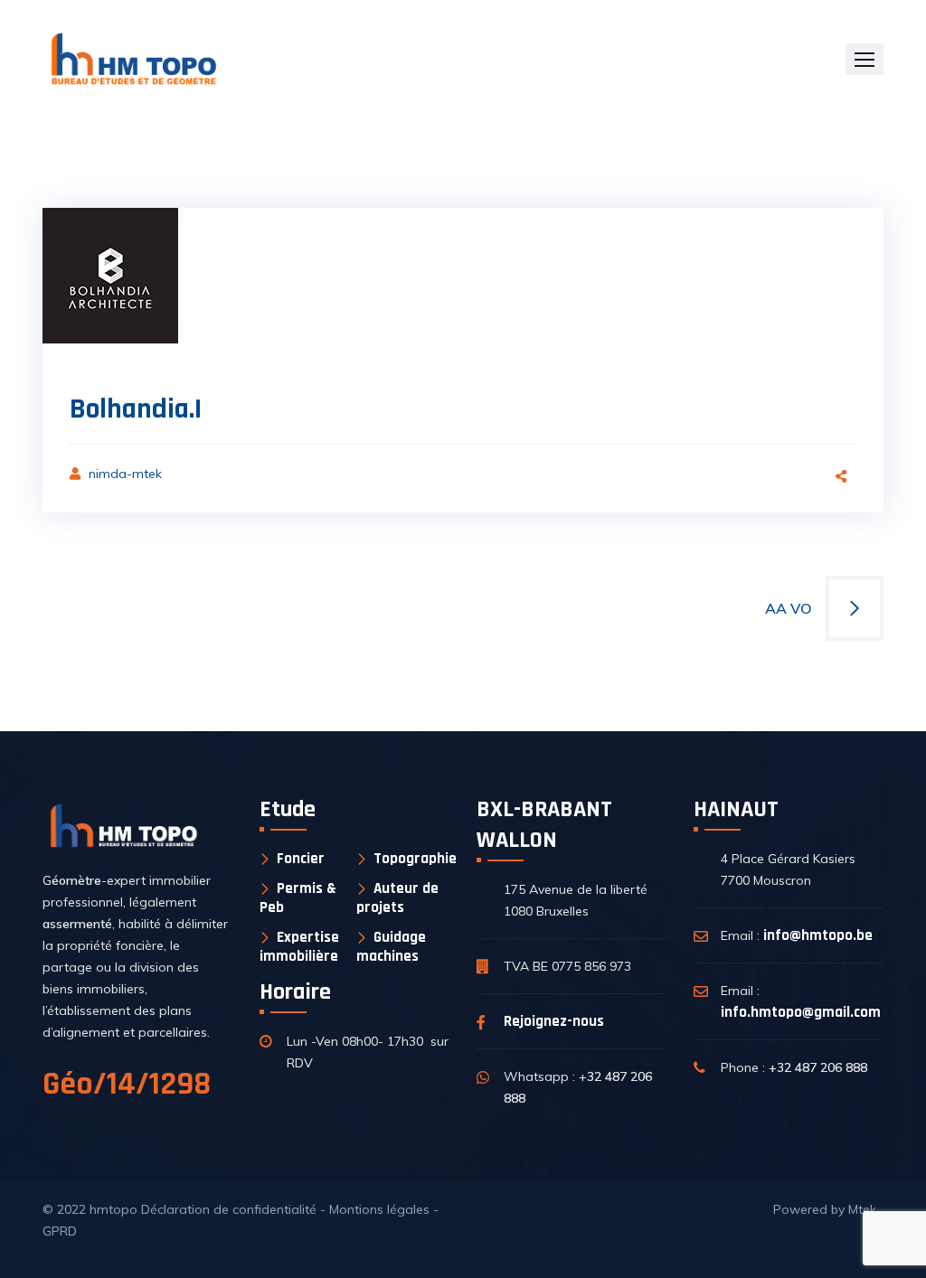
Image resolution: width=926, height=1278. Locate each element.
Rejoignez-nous (554, 1021)
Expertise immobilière (299, 946)
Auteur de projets (397, 897)
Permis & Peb (298, 897)
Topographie (415, 859)
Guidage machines (391, 946)
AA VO (788, 608)
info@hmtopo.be (818, 935)
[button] (864, 59)
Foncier (301, 859)
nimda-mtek (125, 473)
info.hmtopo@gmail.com (801, 1012)
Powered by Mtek (824, 1209)
